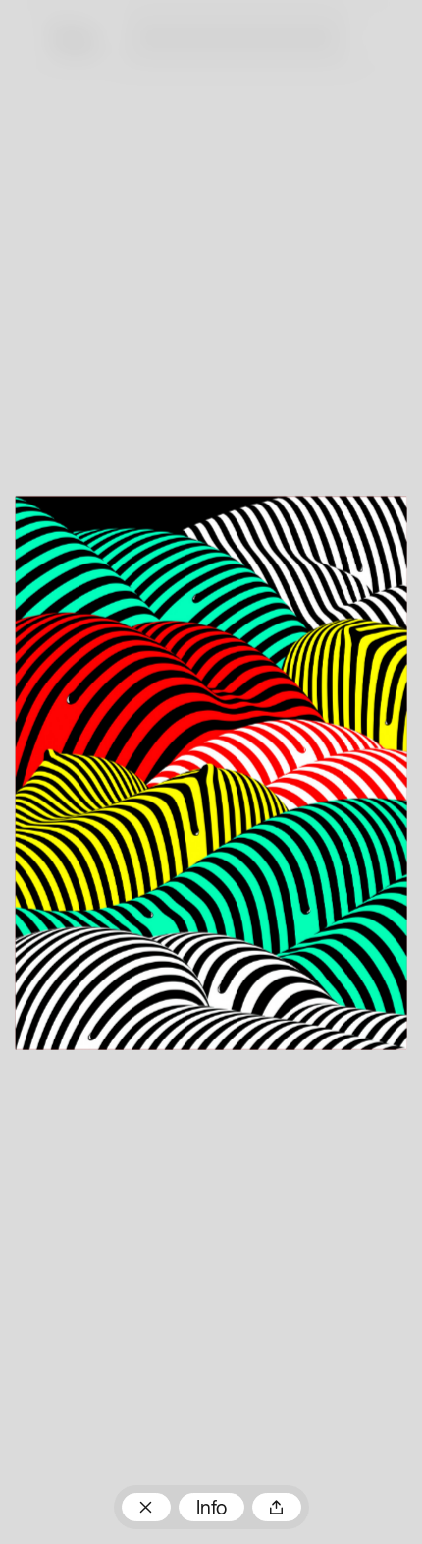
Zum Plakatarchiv (146, 1507)
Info (211, 1509)
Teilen (276, 1507)
